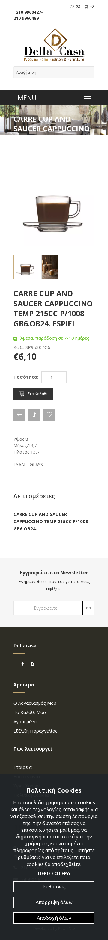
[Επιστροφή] (20, 415)
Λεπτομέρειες (34, 496)
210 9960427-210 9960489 (28, 15)
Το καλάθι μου (30, 712)
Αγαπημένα (25, 721)
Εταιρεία (23, 767)
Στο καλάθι (38, 393)
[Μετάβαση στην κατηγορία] (34, 415)
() (78, 6)
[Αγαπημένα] (50, 415)
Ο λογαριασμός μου (35, 703)
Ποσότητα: (26, 377)
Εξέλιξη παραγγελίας (36, 731)
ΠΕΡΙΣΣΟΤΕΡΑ (54, 873)
